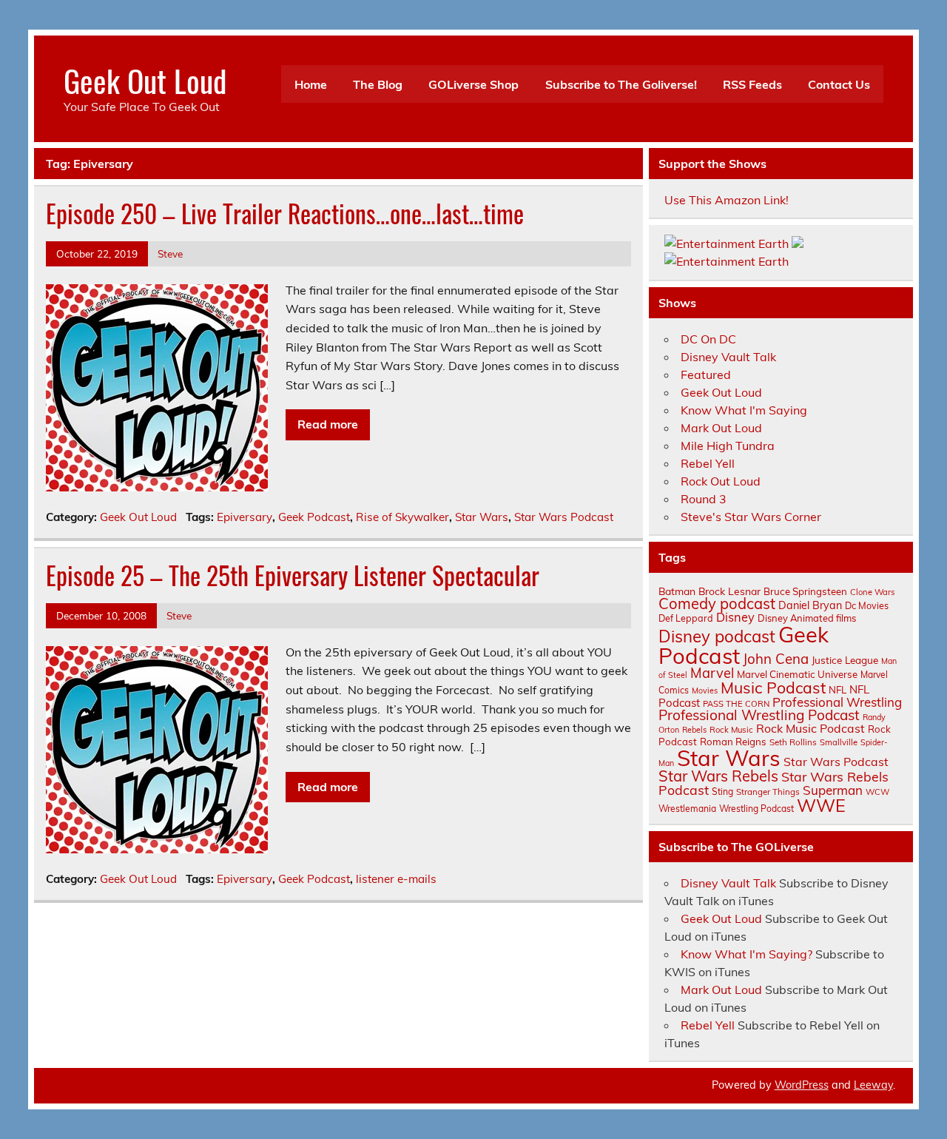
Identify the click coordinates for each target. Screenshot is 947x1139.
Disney (735, 617)
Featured (706, 374)
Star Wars (481, 517)
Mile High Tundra (728, 445)
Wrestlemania (687, 808)
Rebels (694, 730)
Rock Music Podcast (810, 728)
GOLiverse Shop (473, 84)
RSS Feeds (752, 84)
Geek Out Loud (145, 80)
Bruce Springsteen (805, 591)
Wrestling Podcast (756, 808)
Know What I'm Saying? (746, 954)
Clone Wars (872, 592)
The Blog (377, 84)
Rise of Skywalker (402, 517)
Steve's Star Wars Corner (751, 516)
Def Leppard (685, 618)
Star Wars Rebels (718, 776)
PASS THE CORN (736, 704)
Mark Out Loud (721, 427)
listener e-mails (396, 879)
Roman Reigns (733, 741)
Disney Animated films (807, 618)
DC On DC (708, 339)
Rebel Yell (708, 463)
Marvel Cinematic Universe (797, 674)
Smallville (838, 742)
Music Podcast (773, 687)
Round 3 (704, 498)
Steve (170, 253)
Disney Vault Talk (728, 356)
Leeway (873, 1085)
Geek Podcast (314, 517)
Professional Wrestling (837, 702)
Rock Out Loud (721, 481)
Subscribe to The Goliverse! (621, 84)
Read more (327, 424)
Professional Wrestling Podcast (759, 715)
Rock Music (731, 730)
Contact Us (839, 84)
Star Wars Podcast (563, 517)
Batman (676, 591)
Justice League (845, 660)
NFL (837, 690)
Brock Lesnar (729, 591)
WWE (821, 805)
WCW (877, 792)
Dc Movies (867, 605)
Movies (705, 690)
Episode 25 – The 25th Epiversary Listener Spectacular (292, 575)
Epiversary (244, 517)
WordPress (802, 1085)
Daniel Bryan (810, 605)
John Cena (776, 659)
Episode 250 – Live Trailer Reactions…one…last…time (285, 213)
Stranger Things (768, 791)
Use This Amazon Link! (726, 199)
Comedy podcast (716, 603)
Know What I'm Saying (744, 410)
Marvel (712, 673)
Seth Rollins (793, 741)
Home (310, 84)
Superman (833, 790)
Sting (722, 791)
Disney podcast (716, 636)
